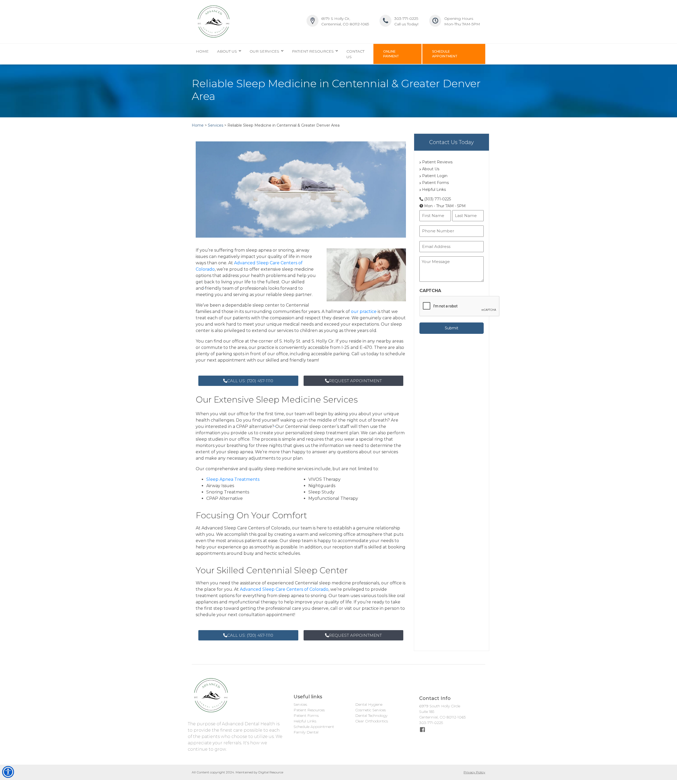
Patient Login (434, 175)
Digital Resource (270, 772)
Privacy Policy (474, 772)
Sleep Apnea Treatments (232, 479)
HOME (202, 51)
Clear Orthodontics (371, 721)
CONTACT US (355, 54)
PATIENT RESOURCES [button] (313, 51)
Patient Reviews (436, 162)
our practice (364, 311)
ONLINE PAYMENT (391, 53)
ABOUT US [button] (227, 51)
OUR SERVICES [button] (265, 51)
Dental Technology (371, 715)
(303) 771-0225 (437, 199)
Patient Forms (435, 182)
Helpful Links (433, 189)
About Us (430, 169)
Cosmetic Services (370, 710)
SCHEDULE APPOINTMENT (445, 53)
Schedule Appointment (314, 726)
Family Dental (306, 732)
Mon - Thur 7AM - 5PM (444, 206)
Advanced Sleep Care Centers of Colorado (284, 589)
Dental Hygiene (368, 704)
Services (300, 704)
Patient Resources (309, 710)
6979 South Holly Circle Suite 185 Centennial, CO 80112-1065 (442, 711)
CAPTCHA (430, 290)
